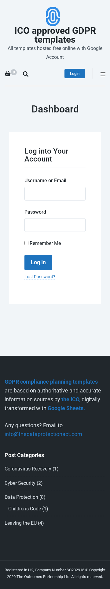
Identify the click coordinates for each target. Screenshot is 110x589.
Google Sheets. (66, 408)
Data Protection (21, 497)
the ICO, (70, 399)
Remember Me (44, 243)
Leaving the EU (21, 523)
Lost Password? (39, 276)
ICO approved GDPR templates (55, 35)
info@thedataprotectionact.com (43, 434)
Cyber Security (20, 483)
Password (35, 212)
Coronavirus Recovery (28, 469)
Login (74, 73)
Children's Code (24, 509)
